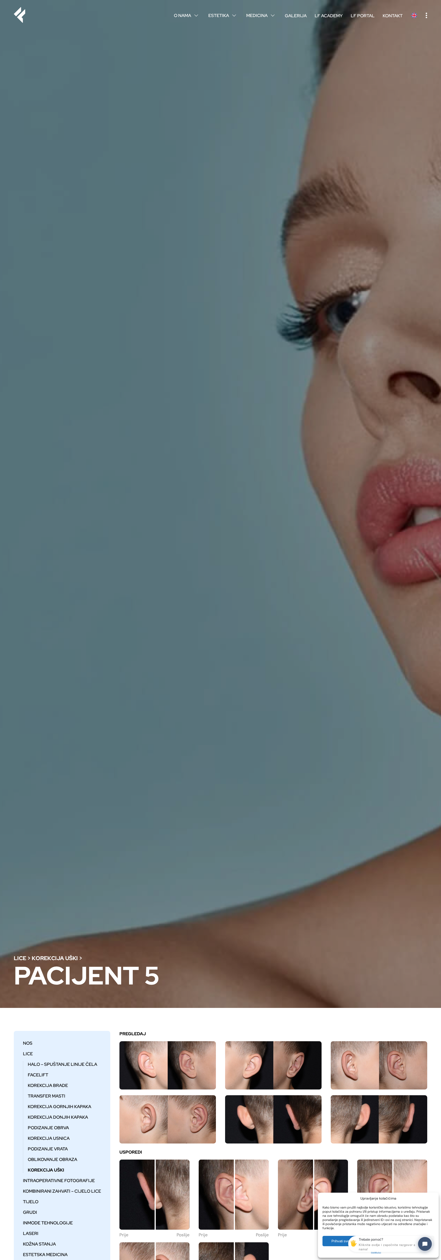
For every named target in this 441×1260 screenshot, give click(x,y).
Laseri (30, 1233)
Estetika (222, 15)
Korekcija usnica (49, 1138)
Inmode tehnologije (48, 1223)
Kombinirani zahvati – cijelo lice (62, 1191)
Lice (20, 958)
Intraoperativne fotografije (59, 1180)
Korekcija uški (55, 958)
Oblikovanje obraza (52, 1159)
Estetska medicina (45, 1254)
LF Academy (329, 16)
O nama (186, 15)
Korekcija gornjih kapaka (59, 1106)
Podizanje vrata (48, 1149)
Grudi (30, 1212)
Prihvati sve (340, 1241)
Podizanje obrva (48, 1128)
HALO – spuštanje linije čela (62, 1064)
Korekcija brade (48, 1085)
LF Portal (363, 16)
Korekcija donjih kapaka (58, 1117)
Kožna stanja (39, 1244)
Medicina (260, 15)
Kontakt (393, 16)
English (414, 15)
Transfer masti (46, 1096)
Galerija (296, 16)
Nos (27, 1043)
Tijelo (30, 1202)
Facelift (38, 1075)
